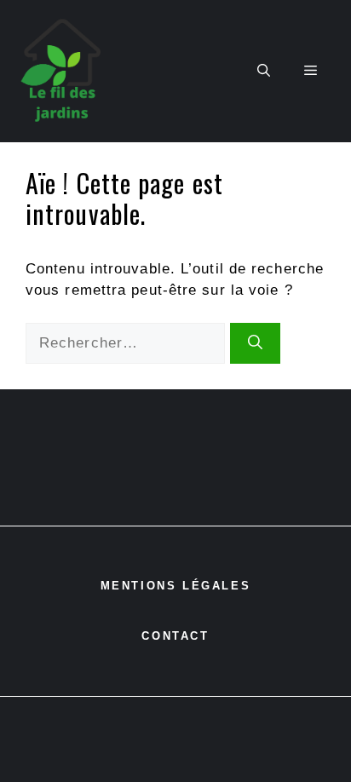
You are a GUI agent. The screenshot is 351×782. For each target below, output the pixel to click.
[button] (263, 70)
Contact (175, 636)
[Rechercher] (255, 343)
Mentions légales (176, 585)
